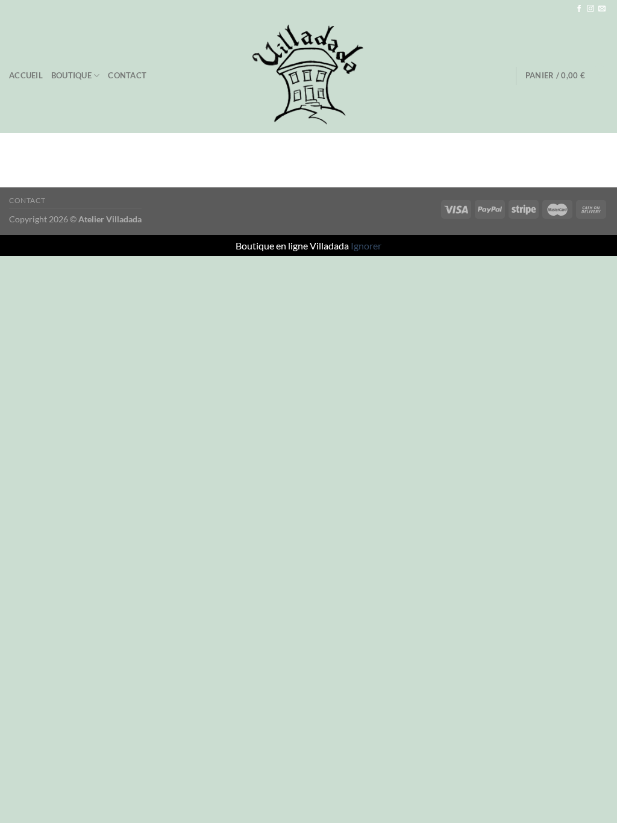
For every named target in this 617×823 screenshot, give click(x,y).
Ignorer (366, 245)
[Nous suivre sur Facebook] (579, 9)
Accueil (26, 75)
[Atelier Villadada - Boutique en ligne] (308, 75)
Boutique (71, 75)
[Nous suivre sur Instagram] (590, 9)
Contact (127, 75)
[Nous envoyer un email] (602, 9)
